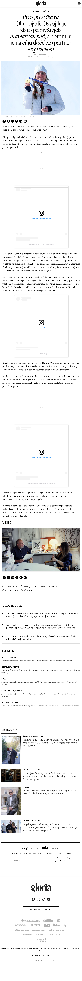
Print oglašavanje (71, 948)
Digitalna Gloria (43, 909)
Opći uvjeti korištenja (53, 948)
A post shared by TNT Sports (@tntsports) (41, 483)
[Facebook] (33, 899)
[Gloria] (41, 3)
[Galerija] (41, 88)
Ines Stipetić (42, 55)
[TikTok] (43, 899)
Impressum (5, 948)
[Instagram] (38, 899)
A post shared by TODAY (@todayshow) (41, 244)
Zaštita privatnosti (18, 948)
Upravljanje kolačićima (41, 956)
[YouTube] (48, 899)
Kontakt (41, 951)
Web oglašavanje (35, 948)
